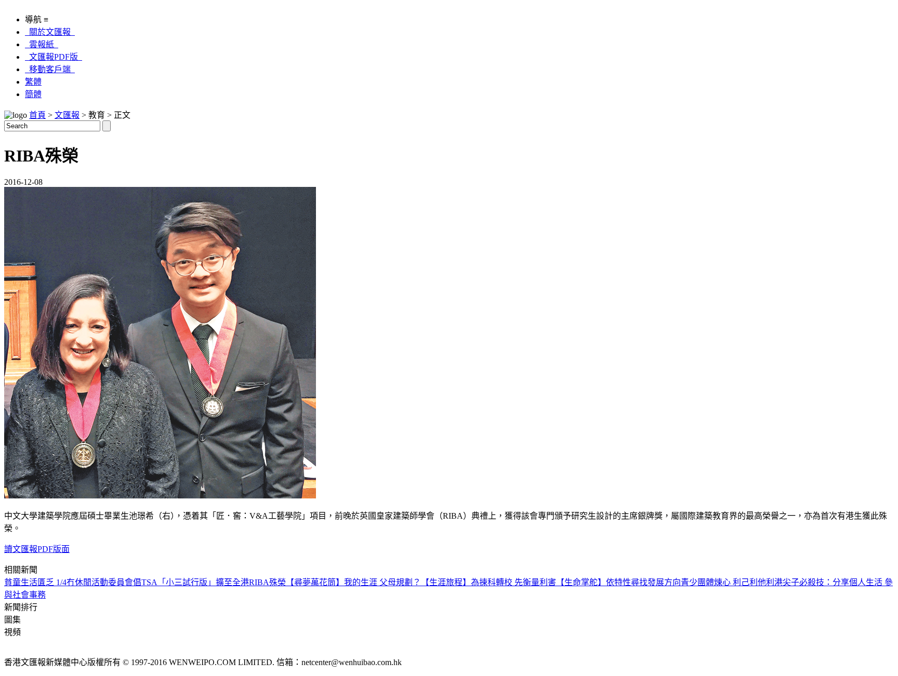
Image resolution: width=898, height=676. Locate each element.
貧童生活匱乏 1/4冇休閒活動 (56, 582)
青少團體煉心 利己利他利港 (732, 582)
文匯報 (67, 115)
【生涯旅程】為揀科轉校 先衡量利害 (488, 582)
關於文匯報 (50, 32)
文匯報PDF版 (53, 56)
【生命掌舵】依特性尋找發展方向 (618, 582)
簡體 (33, 94)
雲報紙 (41, 44)
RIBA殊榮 (267, 582)
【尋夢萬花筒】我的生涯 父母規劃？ (353, 582)
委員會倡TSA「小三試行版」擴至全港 (178, 582)
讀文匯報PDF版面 (37, 549)
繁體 (33, 81)
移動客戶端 (50, 69)
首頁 (37, 115)
